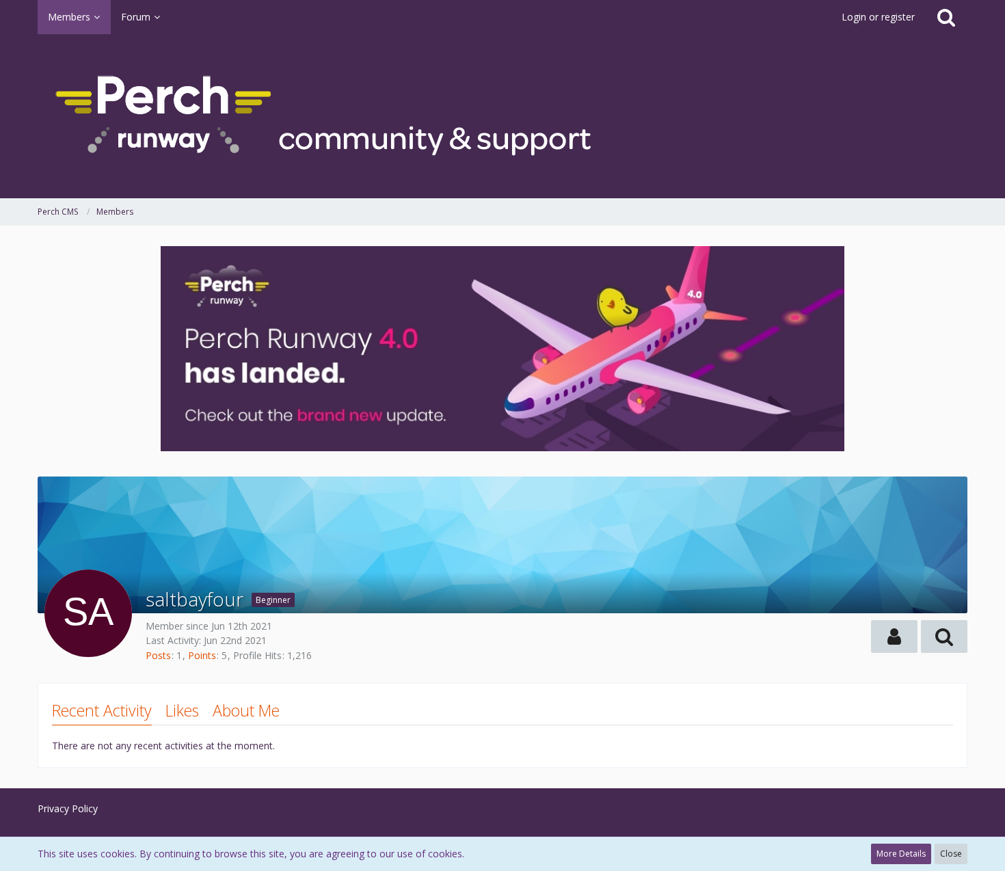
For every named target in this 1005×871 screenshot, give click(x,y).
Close (951, 853)
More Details (901, 853)
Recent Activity (102, 710)
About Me (246, 710)
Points (202, 655)
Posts (158, 655)
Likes (182, 710)
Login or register (878, 16)
